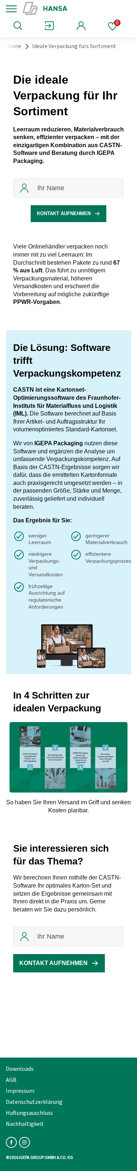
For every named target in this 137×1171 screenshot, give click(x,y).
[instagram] (24, 1142)
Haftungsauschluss (29, 1113)
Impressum (20, 1091)
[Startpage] (70, 9)
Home (13, 46)
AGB (11, 1080)
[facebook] (11, 1142)
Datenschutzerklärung (34, 1102)
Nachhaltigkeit (25, 1124)
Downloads (20, 1069)
